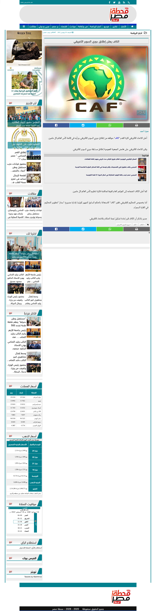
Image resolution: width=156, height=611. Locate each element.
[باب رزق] (24, 81)
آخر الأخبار (31, 103)
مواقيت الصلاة (27, 503)
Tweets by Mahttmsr (33, 576)
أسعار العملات (28, 385)
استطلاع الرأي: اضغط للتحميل (31, 547)
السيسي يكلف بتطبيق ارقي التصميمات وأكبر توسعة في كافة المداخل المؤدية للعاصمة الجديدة (105, 166)
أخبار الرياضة (136, 33)
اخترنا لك (31, 233)
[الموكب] (24, 48)
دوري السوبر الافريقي (123, 225)
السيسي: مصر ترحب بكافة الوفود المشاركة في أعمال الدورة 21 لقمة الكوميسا (111, 174)
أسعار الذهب (29, 435)
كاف (117, 138)
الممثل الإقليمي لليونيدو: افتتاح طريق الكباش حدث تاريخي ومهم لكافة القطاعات (110, 158)
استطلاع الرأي (28, 542)
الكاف (141, 225)
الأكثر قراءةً (30, 313)
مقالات (32, 193)
